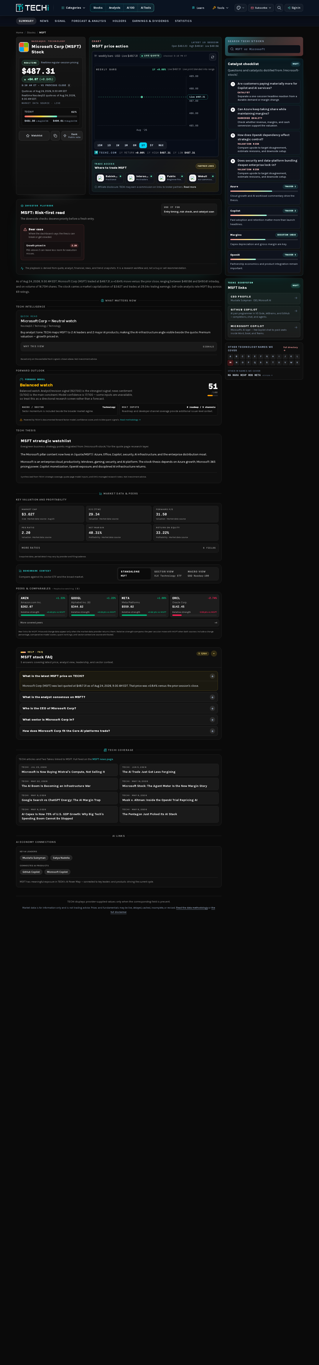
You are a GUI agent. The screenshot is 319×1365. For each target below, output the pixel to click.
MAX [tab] (161, 145)
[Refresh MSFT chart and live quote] (212, 57)
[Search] (279, 8)
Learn (200, 8)
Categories (73, 7)
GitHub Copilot (31, 871)
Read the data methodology (192, 907)
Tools (220, 8)
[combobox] (266, 49)
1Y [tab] (143, 145)
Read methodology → (130, 419)
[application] (155, 105)
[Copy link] (55, 136)
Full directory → (290, 348)
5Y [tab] (151, 145)
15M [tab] (99, 145)
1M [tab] (126, 145)
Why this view (118, 346)
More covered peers (118, 622)
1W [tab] (117, 145)
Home (19, 32)
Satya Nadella (61, 857)
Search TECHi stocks (246, 41)
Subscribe (261, 7)
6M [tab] (134, 145)
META (258, 375)
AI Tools (146, 7)
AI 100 (131, 7)
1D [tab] (109, 145)
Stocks (98, 7)
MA (229, 375)
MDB (250, 375)
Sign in (296, 7)
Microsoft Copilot (57, 871)
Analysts (114, 7)
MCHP (243, 375)
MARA (236, 375)
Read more (190, 187)
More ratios (119, 547)
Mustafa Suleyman (34, 857)
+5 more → (267, 375)
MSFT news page (102, 759)
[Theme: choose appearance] (241, 8)
